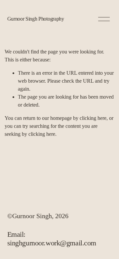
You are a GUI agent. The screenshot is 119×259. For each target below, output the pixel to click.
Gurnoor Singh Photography (35, 19)
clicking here (93, 118)
